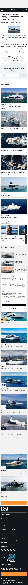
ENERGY (4, 432)
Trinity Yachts (4, 390)
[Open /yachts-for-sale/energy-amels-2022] (14, 422)
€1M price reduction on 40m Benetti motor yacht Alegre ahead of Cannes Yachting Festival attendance (14, 106)
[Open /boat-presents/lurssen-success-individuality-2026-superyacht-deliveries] (7, 262)
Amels (2, 325)
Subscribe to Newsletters (14, 503)
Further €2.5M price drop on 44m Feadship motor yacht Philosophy (12, 129)
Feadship (3, 412)
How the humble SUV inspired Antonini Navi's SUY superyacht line (20, 254)
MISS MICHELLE (6, 344)
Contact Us (3, 518)
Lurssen (3, 473)
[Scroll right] (26, 234)
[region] (14, 292)
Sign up (14, 574)
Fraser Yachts (12, 35)
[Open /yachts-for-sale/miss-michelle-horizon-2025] (14, 335)
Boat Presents (4, 542)
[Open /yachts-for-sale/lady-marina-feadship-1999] (14, 401)
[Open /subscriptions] (10, 558)
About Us (3, 516)
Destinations (4, 538)
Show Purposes (14, 308)
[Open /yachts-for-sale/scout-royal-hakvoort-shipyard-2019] (14, 483)
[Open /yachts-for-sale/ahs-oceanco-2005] (14, 357)
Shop (15, 536)
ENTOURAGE (5, 323)
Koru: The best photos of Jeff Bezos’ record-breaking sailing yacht (9, 238)
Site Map (16, 538)
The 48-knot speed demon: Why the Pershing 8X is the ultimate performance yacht (21, 271)
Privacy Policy (4, 525)
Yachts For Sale (4, 535)
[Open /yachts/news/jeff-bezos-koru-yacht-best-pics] (9, 230)
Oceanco (3, 368)
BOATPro (16, 535)
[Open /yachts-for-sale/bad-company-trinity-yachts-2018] (14, 379)
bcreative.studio (18, 540)
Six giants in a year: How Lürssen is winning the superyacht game (20, 262)
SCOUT (3, 493)
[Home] (14, 10)
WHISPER (4, 471)
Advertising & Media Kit (6, 514)
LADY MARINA (5, 410)
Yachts (2, 533)
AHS (2, 366)
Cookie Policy (4, 523)
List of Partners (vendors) (6, 301)
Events (15, 533)
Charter (2, 536)
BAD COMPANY (6, 388)
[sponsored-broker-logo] (3, 320)
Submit (23, 75)
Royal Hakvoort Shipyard (7, 495)
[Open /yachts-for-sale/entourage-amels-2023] (14, 313)
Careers (2, 520)
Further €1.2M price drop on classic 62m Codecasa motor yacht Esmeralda (11, 216)
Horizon (3, 346)
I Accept (14, 304)
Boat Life (3, 540)
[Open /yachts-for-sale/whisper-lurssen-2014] (14, 461)
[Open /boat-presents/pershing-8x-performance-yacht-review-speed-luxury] (7, 270)
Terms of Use (4, 522)
